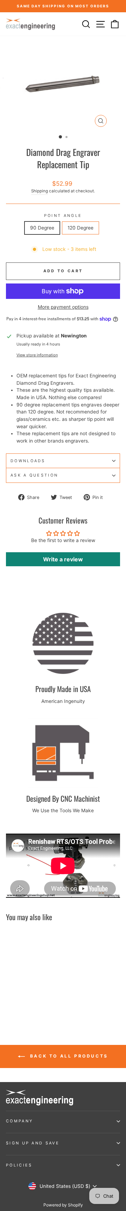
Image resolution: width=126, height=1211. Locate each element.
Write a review (63, 559)
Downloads (28, 460)
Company (19, 1120)
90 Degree (42, 228)
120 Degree (80, 228)
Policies (19, 1165)
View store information (37, 355)
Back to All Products (68, 1056)
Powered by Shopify (63, 1204)
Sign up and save (32, 1143)
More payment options (63, 307)
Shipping (39, 191)
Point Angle (63, 215)
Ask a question (34, 475)
